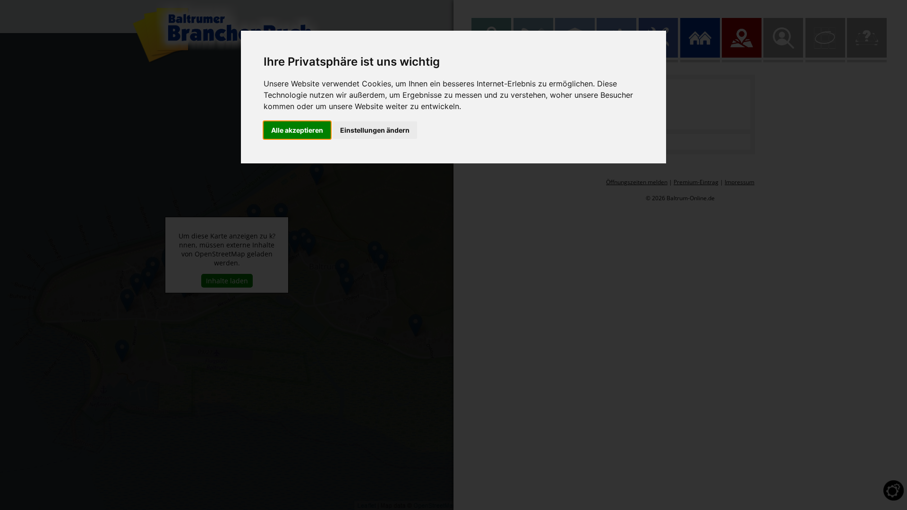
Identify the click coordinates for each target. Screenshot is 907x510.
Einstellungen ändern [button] (375, 130)
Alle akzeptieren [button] (297, 130)
